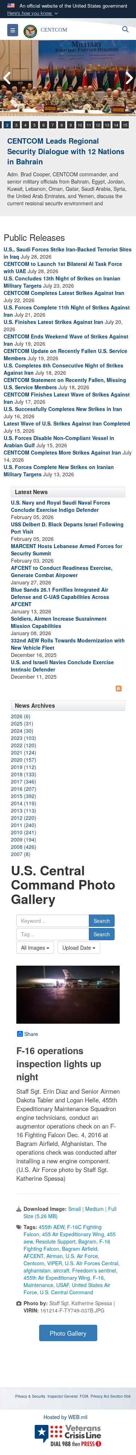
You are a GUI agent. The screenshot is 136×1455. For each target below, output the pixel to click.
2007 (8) (20, 854)
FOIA (84, 1396)
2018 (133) (23, 774)
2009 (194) (23, 839)
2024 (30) (22, 730)
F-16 (98, 1277)
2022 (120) (23, 745)
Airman (54, 1255)
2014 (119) (23, 803)
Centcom (34, 1263)
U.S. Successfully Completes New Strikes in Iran (63, 408)
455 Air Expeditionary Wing (73, 1234)
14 (116, 125)
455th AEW (51, 1226)
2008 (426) (23, 846)
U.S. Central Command (66, 1292)
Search (102, 920)
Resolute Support (55, 1241)
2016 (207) (23, 788)
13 (107, 125)
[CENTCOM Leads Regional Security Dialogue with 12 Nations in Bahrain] (68, 78)
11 (89, 125)
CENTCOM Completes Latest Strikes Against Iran (64, 292)
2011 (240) (23, 825)
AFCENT (34, 1255)
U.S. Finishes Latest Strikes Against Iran (53, 321)
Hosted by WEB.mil (65, 1417)
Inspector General (63, 1396)
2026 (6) (20, 716)
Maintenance (38, 1284)
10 (80, 125)
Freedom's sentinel (94, 1270)
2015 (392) (23, 796)
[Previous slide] (7, 78)
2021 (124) (23, 752)
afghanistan (37, 1270)
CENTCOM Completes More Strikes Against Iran (62, 452)
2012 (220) (23, 817)
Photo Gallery (68, 1333)
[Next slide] (128, 78)
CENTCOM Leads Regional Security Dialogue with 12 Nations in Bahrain (65, 151)
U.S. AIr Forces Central (91, 1263)
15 (125, 125)
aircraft (61, 1270)
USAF (62, 1284)
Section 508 (120, 1396)
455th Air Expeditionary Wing (57, 1277)
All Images (33, 947)
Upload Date (77, 947)
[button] (33, 13)
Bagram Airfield (79, 1248)
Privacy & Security (30, 1396)
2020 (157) (23, 759)
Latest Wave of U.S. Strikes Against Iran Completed (67, 423)
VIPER (54, 1263)
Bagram (87, 1241)
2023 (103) (23, 737)
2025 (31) (22, 723)
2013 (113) (23, 810)
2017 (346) (23, 781)
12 (98, 125)
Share (31, 1034)
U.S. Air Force (82, 1255)
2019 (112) (23, 766)
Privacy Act (100, 1396)
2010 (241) (23, 832)
